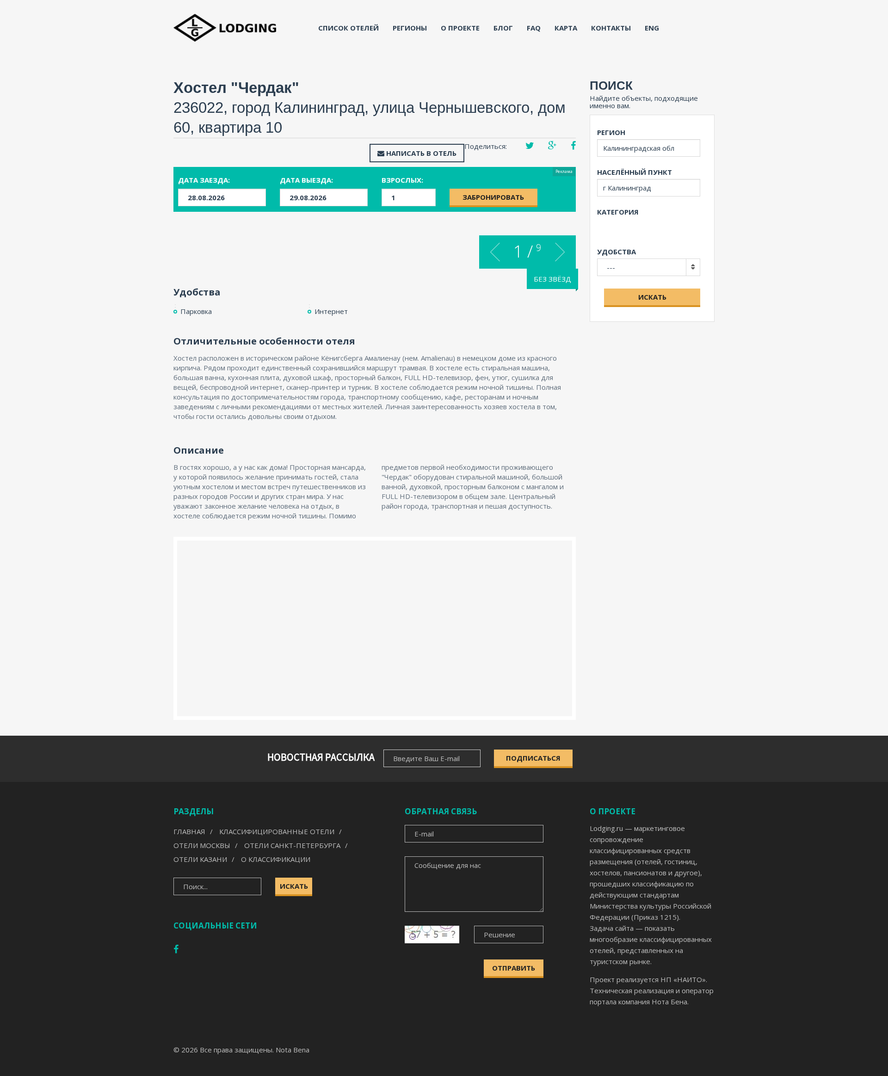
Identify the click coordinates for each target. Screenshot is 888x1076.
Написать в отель (420, 153)
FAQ (534, 27)
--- (611, 267)
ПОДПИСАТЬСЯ (533, 757)
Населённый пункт (634, 172)
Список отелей (348, 27)
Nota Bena (292, 1049)
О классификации (275, 859)
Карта (566, 27)
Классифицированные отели (276, 831)
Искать (652, 296)
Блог (503, 27)
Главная (189, 831)
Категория (618, 211)
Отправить (513, 967)
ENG (652, 27)
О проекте (460, 27)
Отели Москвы (201, 845)
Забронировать (493, 197)
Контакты (611, 27)
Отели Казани (200, 859)
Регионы (410, 27)
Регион (611, 132)
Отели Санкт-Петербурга (292, 845)
